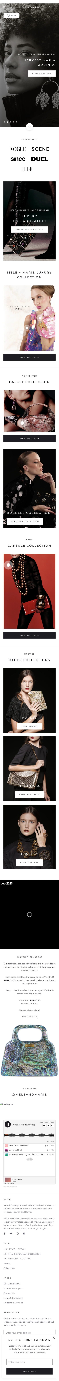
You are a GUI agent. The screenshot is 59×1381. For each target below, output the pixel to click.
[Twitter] (11, 1233)
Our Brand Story (11, 1283)
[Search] (50, 7)
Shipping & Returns (13, 1302)
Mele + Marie (7, 1186)
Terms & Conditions (13, 1298)
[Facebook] (4, 1233)
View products (29, 357)
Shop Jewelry (29, 863)
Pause (13, 15)
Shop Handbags (29, 794)
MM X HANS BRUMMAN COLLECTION (22, 1254)
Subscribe (29, 1371)
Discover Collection (29, 229)
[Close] (54, 1338)
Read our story (29, 1016)
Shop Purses (29, 726)
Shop (15, 1186)
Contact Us (9, 1293)
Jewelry (7, 1263)
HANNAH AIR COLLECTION (16, 1258)
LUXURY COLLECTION (14, 1249)
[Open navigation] (4, 7)
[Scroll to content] (29, 126)
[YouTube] (24, 1233)
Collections (9, 1268)
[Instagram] (18, 1233)
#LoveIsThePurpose (13, 1288)
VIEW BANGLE (16, 71)
